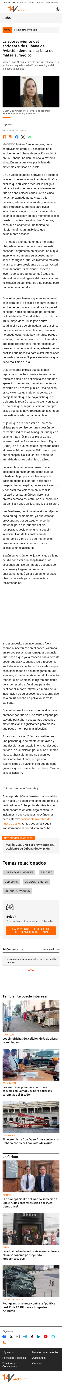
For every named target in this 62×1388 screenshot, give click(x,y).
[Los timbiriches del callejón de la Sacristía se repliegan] (31, 1016)
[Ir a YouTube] (46, 1336)
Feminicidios (52, 2)
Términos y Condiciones (9, 1365)
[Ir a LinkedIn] (39, 1336)
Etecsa (40, 2)
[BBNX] (15, 1378)
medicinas (11, 881)
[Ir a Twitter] (12, 1336)
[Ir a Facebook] (4, 1336)
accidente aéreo (36, 881)
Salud (31, 2)
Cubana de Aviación (17, 891)
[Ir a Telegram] (25, 1336)
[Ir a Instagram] (19, 1336)
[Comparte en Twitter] (23, 137)
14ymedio (8, 1352)
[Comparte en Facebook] (17, 137)
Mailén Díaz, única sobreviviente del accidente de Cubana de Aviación (30, 846)
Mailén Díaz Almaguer (18, 872)
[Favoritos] (4, 137)
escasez (46, 872)
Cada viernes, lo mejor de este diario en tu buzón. (31, 930)
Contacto (37, 1363)
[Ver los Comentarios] (10, 137)
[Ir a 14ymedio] (18, 9)
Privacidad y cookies (14, 1358)
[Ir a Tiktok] (33, 1336)
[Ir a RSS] (4, 1343)
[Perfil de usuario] (58, 9)
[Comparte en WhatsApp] (29, 137)
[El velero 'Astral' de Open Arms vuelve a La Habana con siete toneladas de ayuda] (31, 1117)
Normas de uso (51, 949)
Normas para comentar (45, 1352)
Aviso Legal (39, 1358)
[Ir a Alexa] (53, 1336)
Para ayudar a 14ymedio (25, 29)
